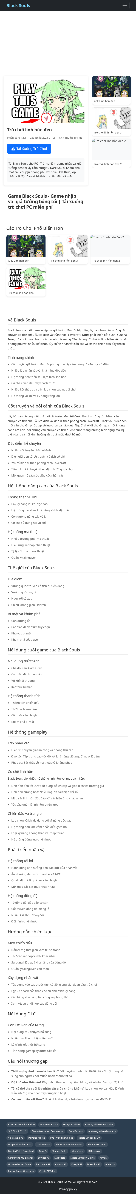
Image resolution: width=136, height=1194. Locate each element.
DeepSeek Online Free (19, 1144)
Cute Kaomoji (76, 1131)
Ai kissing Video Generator (102, 1131)
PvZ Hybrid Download (61, 1137)
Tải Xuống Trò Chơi (31, 148)
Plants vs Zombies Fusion (21, 1124)
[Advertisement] (68, 47)
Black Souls (18, 5)
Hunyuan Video (71, 1124)
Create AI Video (47, 1171)
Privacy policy (68, 1189)
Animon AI (60, 1164)
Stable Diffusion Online (82, 1157)
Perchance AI (43, 1164)
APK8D (103, 1157)
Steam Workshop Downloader (48, 1131)
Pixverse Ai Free (36, 1137)
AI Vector (110, 1164)
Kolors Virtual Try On (89, 1137)
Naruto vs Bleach (49, 1124)
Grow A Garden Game (19, 1164)
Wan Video (77, 1151)
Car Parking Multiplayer (20, 1157)
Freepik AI (76, 1164)
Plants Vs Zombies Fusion (69, 1144)
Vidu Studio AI (15, 1137)
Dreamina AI (93, 1164)
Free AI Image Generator (21, 1171)
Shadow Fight (59, 1151)
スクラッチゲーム (17, 1131)
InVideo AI (43, 1157)
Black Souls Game (97, 1144)
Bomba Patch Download (21, 1151)
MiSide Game (43, 1144)
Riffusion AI (94, 1151)
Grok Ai (43, 1151)
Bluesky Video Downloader (99, 1124)
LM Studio (59, 1157)
